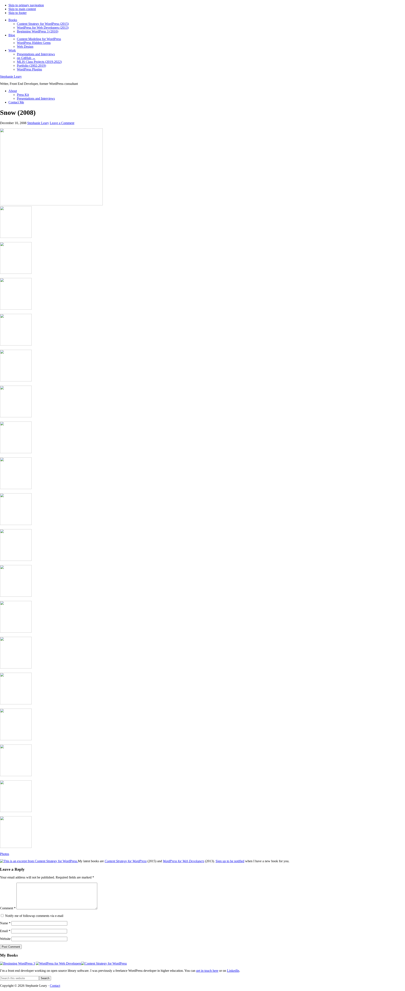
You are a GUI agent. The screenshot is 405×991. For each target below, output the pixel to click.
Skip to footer (17, 13)
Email (5, 931)
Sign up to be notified (230, 861)
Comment (8, 908)
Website (5, 939)
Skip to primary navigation (26, 5)
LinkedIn (233, 970)
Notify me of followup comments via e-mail (34, 916)
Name (5, 923)
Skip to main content (22, 9)
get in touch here (207, 970)
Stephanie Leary (11, 76)
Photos (4, 854)
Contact (55, 985)
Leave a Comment (62, 123)
